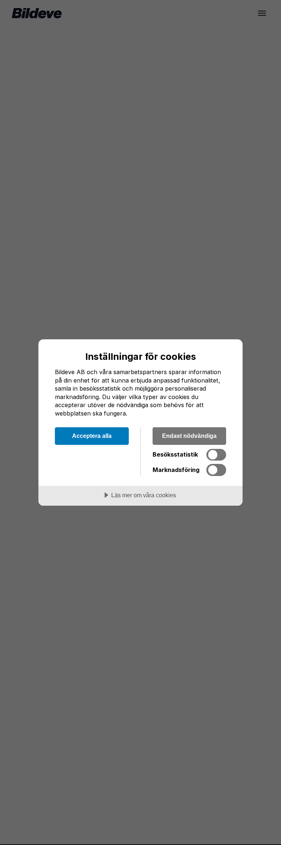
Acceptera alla (92, 435)
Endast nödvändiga (189, 435)
